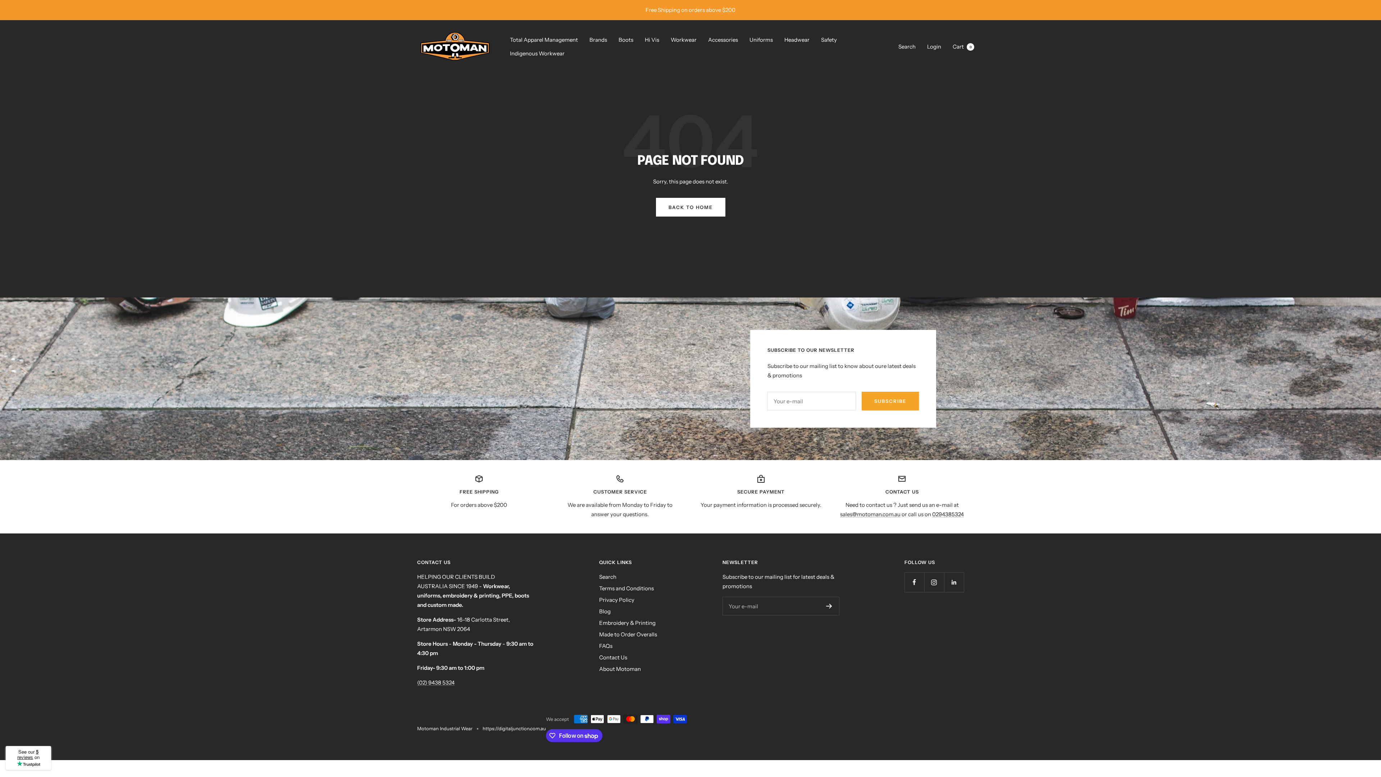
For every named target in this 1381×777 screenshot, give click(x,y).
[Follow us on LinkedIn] (954, 582)
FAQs (605, 645)
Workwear (684, 39)
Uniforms (761, 39)
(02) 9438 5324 (436, 682)
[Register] (829, 606)
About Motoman (620, 668)
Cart (962, 46)
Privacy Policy (616, 599)
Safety (829, 39)
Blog (605, 611)
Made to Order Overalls (628, 634)
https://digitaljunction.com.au (514, 728)
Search (907, 46)
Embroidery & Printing (627, 622)
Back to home (691, 207)
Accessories (723, 39)
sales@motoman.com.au (870, 514)
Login (934, 46)
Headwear (797, 39)
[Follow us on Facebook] (914, 582)
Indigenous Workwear (537, 53)
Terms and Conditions (626, 588)
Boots (626, 39)
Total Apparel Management (544, 39)
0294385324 (948, 514)
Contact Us (613, 657)
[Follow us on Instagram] (934, 582)
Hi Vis (652, 39)
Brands (598, 39)
